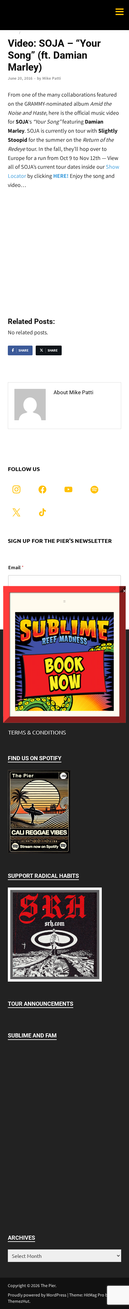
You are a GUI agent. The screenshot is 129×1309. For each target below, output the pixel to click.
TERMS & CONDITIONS (37, 732)
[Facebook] (42, 488)
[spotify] (94, 488)
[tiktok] (42, 511)
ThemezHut (18, 1301)
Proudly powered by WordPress (37, 1295)
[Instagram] (16, 488)
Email (16, 567)
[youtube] (68, 488)
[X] (16, 511)
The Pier (48, 1285)
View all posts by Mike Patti (79, 410)
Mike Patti (51, 78)
